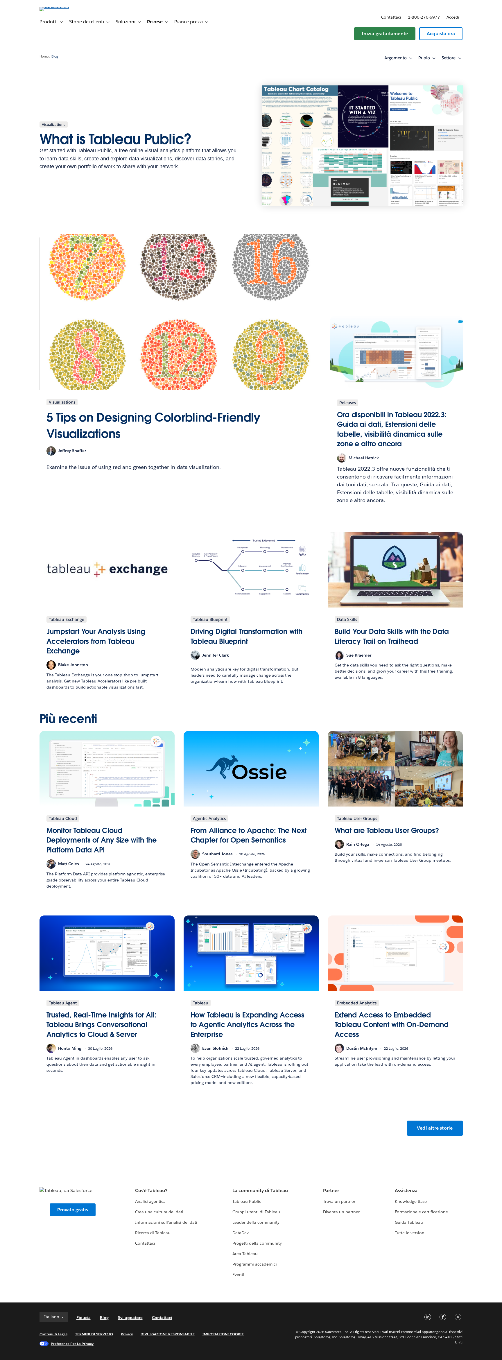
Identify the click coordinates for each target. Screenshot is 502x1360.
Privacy (127, 1334)
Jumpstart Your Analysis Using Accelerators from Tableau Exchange (95, 641)
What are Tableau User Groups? (387, 830)
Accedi (453, 17)
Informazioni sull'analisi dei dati (166, 1222)
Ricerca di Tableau (153, 1232)
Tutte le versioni (410, 1232)
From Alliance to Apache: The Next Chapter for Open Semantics (249, 835)
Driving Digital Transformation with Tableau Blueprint (247, 636)
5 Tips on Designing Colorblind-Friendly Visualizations (153, 425)
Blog (54, 56)
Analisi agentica (150, 1201)
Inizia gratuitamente (385, 34)
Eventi (238, 1274)
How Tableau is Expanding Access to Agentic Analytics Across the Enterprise (247, 1024)
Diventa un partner (341, 1211)
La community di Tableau (260, 1190)
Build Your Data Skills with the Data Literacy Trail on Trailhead (392, 636)
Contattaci (391, 17)
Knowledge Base (411, 1201)
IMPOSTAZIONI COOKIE (223, 1334)
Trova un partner (339, 1201)
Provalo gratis (72, 1210)
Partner (331, 1190)
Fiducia (83, 1317)
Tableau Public (246, 1201)
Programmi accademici (254, 1264)
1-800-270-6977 (424, 17)
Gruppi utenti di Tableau (256, 1211)
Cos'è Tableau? (151, 1190)
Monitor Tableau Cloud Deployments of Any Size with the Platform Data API (101, 840)
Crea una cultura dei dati (159, 1211)
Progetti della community (257, 1243)
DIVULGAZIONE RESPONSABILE (168, 1334)
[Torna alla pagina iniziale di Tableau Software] (64, 6)
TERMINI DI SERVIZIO (94, 1334)
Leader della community (255, 1222)
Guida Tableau (409, 1222)
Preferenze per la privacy (72, 1343)
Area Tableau (245, 1253)
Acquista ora (441, 34)
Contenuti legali (53, 1334)
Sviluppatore (130, 1317)
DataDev (240, 1232)
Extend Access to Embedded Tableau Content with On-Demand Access (392, 1024)
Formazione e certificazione (421, 1211)
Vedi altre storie (435, 1128)
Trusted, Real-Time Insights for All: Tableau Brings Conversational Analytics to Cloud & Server (101, 1024)
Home (44, 56)
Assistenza (406, 1190)
